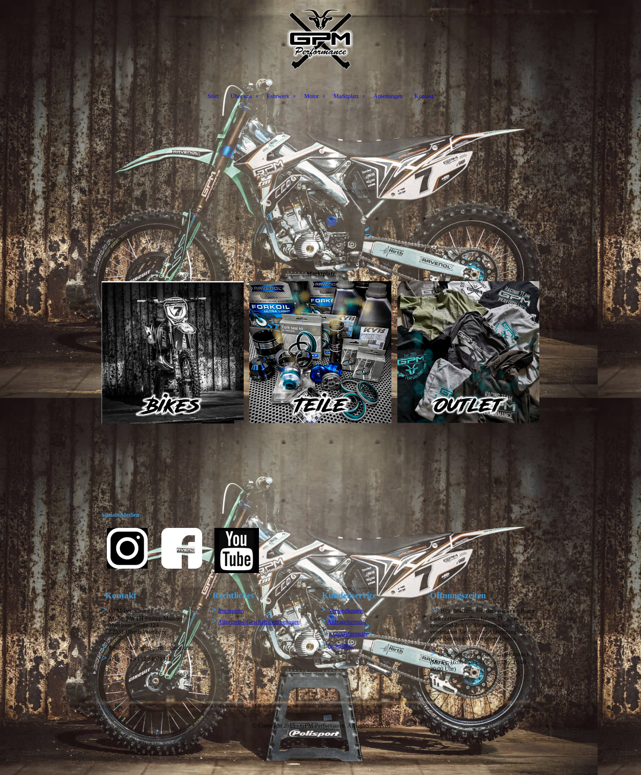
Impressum (231, 611)
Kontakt (423, 96)
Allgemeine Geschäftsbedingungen (259, 622)
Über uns (241, 96)
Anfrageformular (346, 622)
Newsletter (340, 645)
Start (213, 96)
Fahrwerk (278, 96)
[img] (320, 39)
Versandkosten (346, 611)
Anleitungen (388, 96)
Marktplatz (346, 96)
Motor (311, 96)
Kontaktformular (348, 634)
